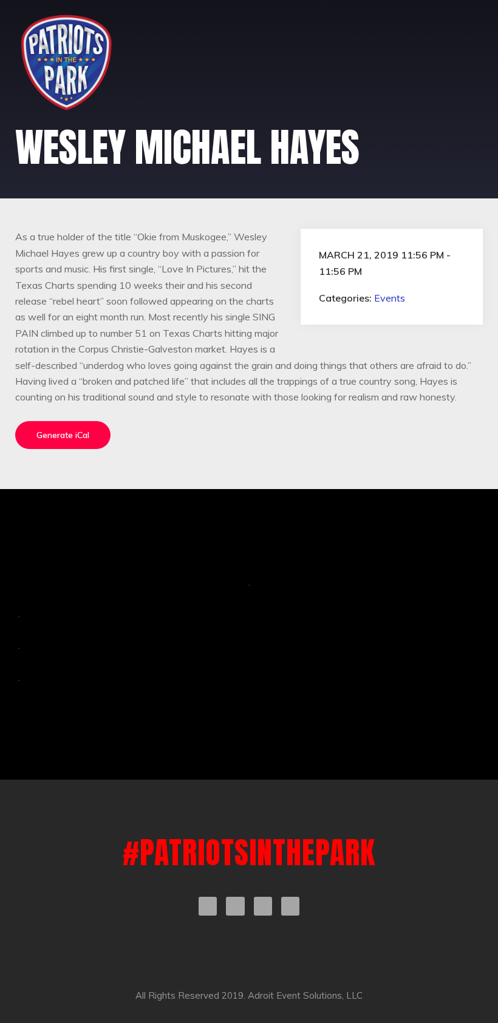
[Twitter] (235, 906)
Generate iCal (62, 435)
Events (389, 298)
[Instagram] (263, 906)
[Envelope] (290, 906)
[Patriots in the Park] (66, 62)
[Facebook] (208, 906)
